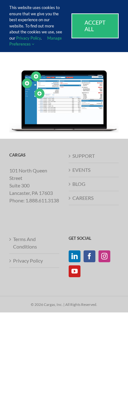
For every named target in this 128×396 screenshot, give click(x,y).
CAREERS (83, 198)
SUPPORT (83, 156)
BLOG (78, 184)
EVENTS (81, 170)
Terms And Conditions (25, 242)
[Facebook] (89, 256)
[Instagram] (104, 256)
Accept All (95, 25)
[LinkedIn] (74, 256)
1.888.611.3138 (42, 200)
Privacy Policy (28, 260)
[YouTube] (74, 271)
